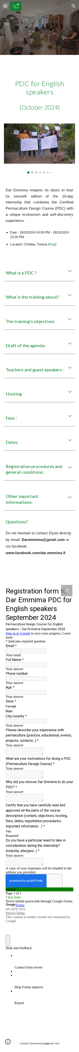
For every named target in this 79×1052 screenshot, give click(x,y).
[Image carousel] (39, 148)
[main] (39, 63)
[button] (5, 6)
